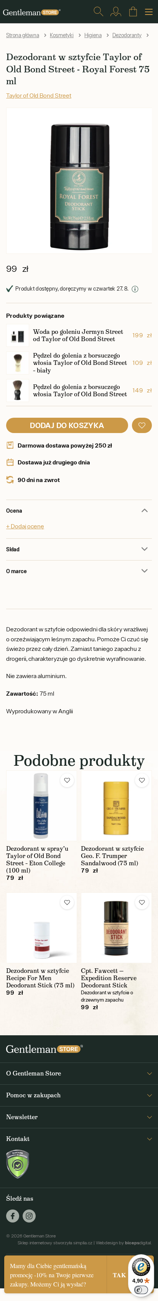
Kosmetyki (62, 35)
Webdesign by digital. (124, 1242)
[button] (142, 425)
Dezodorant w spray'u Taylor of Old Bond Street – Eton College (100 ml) (37, 859)
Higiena (93, 35)
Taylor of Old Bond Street (38, 95)
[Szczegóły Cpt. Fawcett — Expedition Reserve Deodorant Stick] (116, 927)
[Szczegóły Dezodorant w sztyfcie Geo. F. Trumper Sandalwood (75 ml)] (116, 805)
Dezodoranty (127, 35)
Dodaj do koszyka (67, 425)
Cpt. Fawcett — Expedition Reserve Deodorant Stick (109, 978)
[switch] (141, 1290)
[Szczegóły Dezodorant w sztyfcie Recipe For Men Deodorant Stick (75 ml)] (41, 927)
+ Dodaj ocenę (25, 526)
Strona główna (22, 35)
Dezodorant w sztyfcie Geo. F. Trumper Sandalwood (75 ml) (112, 856)
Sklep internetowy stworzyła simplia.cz (55, 1242)
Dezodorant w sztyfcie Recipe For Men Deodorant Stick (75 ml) (40, 978)
